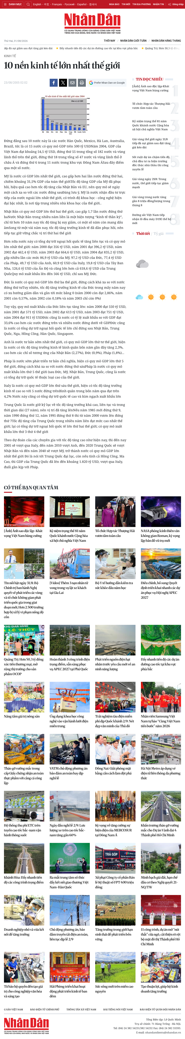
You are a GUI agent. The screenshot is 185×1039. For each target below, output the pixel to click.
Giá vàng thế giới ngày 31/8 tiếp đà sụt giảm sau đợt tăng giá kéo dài (151, 143)
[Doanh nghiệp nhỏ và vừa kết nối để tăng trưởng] (24, 910)
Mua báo (114, 4)
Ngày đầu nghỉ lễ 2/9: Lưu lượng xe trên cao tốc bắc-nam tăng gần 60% (67, 830)
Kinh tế (10, 56)
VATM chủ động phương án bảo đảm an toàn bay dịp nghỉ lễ (68, 773)
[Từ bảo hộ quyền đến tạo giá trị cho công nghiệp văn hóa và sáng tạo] (24, 967)
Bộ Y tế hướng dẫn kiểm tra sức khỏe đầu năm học (114, 585)
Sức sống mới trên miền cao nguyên (114, 988)
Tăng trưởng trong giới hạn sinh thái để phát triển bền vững (114, 934)
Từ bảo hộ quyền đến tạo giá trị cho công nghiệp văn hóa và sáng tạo (23, 991)
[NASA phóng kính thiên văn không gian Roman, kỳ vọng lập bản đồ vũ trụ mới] (161, 511)
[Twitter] (63, 83)
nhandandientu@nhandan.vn (163, 1032)
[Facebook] (54, 83)
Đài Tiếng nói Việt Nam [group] (118, 1009)
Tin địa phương (141, 4)
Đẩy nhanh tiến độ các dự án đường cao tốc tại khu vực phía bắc (160, 664)
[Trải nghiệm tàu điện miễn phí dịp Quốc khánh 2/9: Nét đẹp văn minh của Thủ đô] (115, 697)
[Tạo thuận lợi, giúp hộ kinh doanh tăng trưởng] (161, 967)
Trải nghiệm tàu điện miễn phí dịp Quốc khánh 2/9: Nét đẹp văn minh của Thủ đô (114, 721)
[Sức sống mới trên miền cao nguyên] (115, 967)
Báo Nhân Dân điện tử (92, 24)
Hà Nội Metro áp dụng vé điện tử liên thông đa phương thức (160, 773)
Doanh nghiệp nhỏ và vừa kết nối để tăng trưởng (24, 931)
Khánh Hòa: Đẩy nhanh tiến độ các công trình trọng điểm (24, 879)
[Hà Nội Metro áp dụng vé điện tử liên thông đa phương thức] (161, 749)
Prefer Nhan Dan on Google (109, 82)
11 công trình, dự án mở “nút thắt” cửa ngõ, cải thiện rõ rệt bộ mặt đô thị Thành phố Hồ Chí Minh (160, 936)
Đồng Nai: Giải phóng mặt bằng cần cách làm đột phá (113, 770)
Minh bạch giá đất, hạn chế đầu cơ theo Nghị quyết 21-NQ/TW (159, 882)
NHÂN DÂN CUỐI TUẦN (133, 40)
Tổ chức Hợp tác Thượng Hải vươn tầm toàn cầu (151, 106)
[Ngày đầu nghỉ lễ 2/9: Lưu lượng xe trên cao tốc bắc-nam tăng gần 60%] (70, 806)
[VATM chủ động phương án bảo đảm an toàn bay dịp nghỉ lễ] (70, 749)
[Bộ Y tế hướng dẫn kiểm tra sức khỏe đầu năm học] (115, 563)
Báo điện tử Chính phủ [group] (44, 1009)
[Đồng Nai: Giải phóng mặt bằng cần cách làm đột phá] (115, 749)
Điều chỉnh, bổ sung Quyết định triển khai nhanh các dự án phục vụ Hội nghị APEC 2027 (160, 590)
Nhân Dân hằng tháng (166, 40)
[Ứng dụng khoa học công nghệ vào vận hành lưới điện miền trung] (70, 697)
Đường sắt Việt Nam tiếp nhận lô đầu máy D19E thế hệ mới (151, 219)
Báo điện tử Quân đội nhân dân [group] (160, 1009)
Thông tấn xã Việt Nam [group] (81, 1009)
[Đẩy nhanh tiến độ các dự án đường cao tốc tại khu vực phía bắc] (161, 640)
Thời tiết (143, 233)
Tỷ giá (159, 233)
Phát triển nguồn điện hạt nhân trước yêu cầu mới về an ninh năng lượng (115, 664)
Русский (69, 4)
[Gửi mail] (72, 83)
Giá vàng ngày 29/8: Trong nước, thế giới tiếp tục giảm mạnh (150, 183)
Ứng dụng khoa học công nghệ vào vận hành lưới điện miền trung (69, 721)
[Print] (82, 83)
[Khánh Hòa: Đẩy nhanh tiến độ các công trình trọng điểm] (24, 858)
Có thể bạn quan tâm (31, 488)
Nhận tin (158, 4)
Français (57, 4)
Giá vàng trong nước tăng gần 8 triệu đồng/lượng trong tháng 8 (151, 201)
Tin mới (126, 4)
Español (81, 4)
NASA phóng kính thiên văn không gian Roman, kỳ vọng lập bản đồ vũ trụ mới (160, 536)
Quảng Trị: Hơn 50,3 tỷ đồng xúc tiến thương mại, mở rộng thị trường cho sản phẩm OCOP (24, 666)
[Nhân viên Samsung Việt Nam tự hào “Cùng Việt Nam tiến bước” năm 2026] (161, 697)
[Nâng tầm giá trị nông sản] (24, 697)
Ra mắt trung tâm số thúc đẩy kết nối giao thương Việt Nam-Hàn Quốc (69, 882)
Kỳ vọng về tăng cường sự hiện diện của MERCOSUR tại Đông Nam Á (113, 830)
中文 (46, 4)
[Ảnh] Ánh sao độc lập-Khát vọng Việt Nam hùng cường (150, 88)
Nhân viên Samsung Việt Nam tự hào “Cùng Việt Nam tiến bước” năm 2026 (160, 721)
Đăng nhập (178, 4)
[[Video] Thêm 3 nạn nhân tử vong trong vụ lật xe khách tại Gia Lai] (70, 563)
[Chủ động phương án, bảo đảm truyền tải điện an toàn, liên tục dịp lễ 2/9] (70, 910)
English (37, 4)
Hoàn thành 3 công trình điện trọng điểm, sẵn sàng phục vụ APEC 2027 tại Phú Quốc (70, 664)
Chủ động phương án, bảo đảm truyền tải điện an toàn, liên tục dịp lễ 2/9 (69, 934)
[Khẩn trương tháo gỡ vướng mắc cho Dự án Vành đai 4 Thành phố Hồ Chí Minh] (161, 806)
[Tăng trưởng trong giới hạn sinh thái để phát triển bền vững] (115, 910)
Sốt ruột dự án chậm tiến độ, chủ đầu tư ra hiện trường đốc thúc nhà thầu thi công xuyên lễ (151, 163)
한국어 (93, 4)
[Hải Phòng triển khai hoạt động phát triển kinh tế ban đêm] (70, 967)
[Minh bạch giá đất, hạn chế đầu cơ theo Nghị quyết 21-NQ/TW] (161, 858)
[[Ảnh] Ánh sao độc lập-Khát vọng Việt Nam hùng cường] (24, 511)
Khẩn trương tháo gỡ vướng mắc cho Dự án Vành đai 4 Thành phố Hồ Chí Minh (160, 830)
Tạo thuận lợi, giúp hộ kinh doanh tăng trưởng (159, 988)
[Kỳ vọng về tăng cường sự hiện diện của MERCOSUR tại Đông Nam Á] (115, 806)
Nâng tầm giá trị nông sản (22, 716)
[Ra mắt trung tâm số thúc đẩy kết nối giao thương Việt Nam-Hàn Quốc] (70, 858)
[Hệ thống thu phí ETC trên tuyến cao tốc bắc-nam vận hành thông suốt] (24, 806)
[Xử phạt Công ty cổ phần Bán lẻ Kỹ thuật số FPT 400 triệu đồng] (115, 858)
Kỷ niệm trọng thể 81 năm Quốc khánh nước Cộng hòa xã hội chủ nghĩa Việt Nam (150, 125)
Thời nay (109, 40)
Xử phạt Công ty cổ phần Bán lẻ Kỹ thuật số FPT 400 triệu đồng (115, 882)
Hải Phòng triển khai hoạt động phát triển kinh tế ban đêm (68, 991)
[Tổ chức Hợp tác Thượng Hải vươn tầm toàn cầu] (115, 511)
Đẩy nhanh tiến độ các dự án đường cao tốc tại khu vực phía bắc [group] (47, 48)
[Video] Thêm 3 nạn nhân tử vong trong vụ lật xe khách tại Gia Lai (69, 588)
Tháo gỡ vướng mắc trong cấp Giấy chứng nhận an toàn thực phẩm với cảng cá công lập (24, 775)
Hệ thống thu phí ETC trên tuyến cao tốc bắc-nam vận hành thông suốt (22, 830)
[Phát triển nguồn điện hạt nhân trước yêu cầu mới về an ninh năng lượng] (115, 640)
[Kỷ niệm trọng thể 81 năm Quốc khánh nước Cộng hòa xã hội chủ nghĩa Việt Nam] (70, 511)
